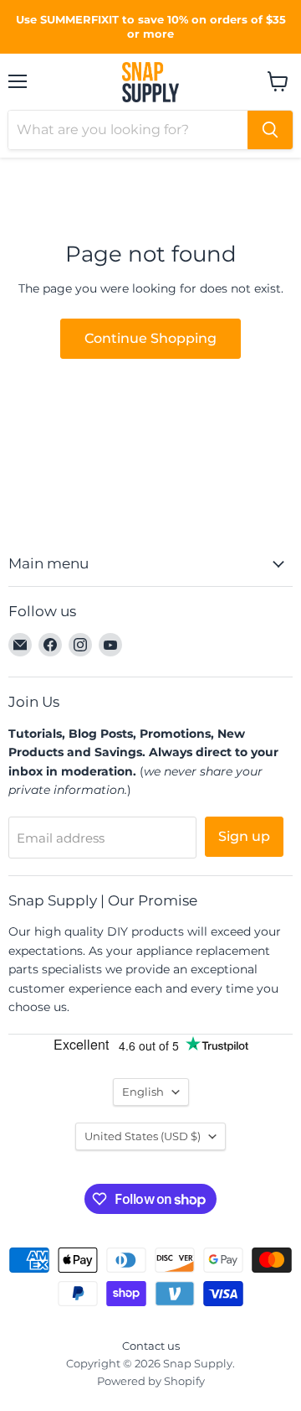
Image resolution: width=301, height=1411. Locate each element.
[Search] (270, 130)
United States (142, 1136)
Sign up (244, 836)
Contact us (151, 1345)
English (143, 1091)
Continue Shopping (150, 338)
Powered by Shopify (151, 1381)
